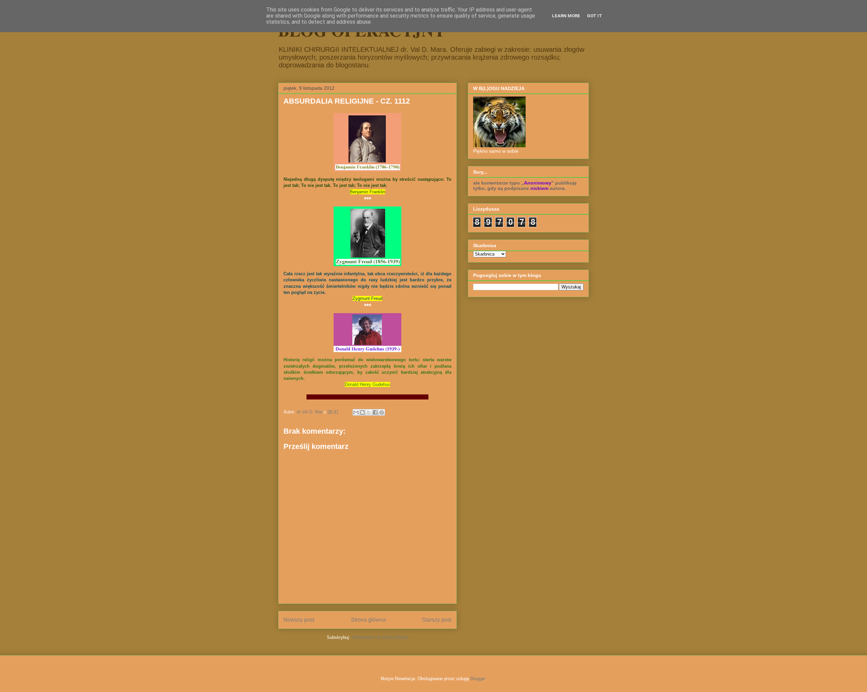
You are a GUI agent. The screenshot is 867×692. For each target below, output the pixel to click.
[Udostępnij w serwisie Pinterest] (381, 412)
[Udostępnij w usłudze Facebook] (375, 412)
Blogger (477, 678)
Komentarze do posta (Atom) (380, 637)
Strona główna (368, 620)
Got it (594, 15)
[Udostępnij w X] (368, 412)
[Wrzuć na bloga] (362, 412)
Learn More (566, 15)
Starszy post (436, 620)
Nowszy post (298, 620)
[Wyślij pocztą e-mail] (356, 412)
